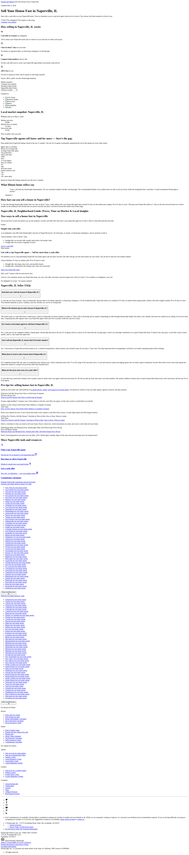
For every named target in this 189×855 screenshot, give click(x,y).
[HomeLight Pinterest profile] (6, 811)
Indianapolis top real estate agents (16, 521)
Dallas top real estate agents (14, 501)
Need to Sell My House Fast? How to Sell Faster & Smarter (21, 397)
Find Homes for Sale (12, 717)
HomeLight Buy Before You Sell (16, 732)
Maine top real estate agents (14, 637)
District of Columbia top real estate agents (19, 615)
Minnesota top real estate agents (16, 645)
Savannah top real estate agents (16, 586)
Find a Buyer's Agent (12, 715)
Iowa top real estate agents (14, 629)
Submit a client (10, 757)
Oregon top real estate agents (15, 672)
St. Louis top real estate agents (15, 566)
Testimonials (9, 786)
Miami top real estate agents (14, 535)
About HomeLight (11, 784)
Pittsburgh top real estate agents (16, 580)
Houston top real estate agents (15, 494)
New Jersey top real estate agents (16, 659)
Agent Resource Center (13, 759)
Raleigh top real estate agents (15, 541)
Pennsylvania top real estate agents (17, 674)
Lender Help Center (12, 774)
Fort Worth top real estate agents (16, 531)
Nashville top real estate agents (15, 509)
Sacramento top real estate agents (16, 551)
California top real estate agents (16, 607)
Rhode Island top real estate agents (17, 676)
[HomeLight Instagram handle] (6, 805)
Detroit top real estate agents (15, 578)
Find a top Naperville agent (10, 270)
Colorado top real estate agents (15, 609)
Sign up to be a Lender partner (15, 770)
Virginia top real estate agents (15, 690)
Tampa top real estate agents (15, 539)
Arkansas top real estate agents (15, 605)
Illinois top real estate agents (15, 625)
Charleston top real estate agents (16, 572)
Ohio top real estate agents (14, 668)
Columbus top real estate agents (16, 523)
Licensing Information (8, 846)
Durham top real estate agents (15, 588)
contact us (80, 819)
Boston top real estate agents (15, 555)
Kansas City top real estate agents (16, 553)
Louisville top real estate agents (16, 561)
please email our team (67, 819)
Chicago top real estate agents (15, 492)
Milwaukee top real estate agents (16, 559)
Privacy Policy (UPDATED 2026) (21, 827)
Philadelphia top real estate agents (16, 511)
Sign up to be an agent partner (15, 753)
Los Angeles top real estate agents (17, 490)
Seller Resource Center (13, 740)
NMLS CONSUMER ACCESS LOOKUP (16, 843)
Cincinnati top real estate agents (16, 570)
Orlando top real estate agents (15, 543)
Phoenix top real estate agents (15, 499)
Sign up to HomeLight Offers (15, 755)
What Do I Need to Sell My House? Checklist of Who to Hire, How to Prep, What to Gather (33, 420)
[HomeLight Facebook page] (6, 803)
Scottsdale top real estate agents (16, 533)
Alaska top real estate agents (15, 601)
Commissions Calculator (13, 742)
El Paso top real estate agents (15, 547)
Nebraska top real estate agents (15, 653)
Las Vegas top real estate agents (16, 507)
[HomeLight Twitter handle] (6, 800)
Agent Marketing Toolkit (13, 763)
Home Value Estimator (13, 736)
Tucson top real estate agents (15, 549)
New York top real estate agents (16, 488)
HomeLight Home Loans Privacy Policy (15, 844)
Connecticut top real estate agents (16, 611)
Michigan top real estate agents (15, 643)
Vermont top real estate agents (15, 688)
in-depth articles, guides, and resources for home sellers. (50, 390)
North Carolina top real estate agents (17, 665)
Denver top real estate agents (15, 515)
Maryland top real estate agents (16, 639)
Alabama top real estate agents (15, 600)
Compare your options (8, 22)
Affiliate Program (11, 792)
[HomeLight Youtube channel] (6, 808)
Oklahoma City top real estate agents (18, 537)
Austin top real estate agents (14, 503)
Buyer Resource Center (13, 723)
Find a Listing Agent (12, 730)
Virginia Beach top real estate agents (17, 563)
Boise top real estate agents (14, 584)
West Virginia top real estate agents (17, 694)
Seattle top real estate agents (14, 527)
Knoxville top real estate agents (16, 582)
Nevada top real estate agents (15, 655)
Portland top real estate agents (15, 525)
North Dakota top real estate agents (17, 666)
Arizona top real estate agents (15, 603)
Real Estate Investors (12, 794)
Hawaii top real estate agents (15, 621)
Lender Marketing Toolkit (14, 776)
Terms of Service (15, 825)
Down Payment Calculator (14, 721)
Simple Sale (9, 734)
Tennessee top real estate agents (16, 682)
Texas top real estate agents (14, 684)
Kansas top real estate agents (15, 631)
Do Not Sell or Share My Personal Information (21, 829)
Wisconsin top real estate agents (16, 696)
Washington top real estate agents (16, 545)
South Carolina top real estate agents (17, 678)
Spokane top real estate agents (15, 574)
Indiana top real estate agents (15, 627)
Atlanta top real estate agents (15, 517)
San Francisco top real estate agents (17, 519)
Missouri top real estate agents (15, 649)
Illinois (11, 2)
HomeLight (5, 2)
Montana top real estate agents (15, 651)
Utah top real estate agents (14, 686)
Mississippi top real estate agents (16, 647)
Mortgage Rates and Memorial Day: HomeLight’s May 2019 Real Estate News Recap (30, 431)
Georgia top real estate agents (15, 619)
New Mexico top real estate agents (17, 661)
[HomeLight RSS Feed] (6, 814)
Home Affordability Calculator (15, 719)
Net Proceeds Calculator (13, 738)
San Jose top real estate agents (15, 564)
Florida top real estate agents (15, 617)
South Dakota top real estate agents (17, 680)
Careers (7, 788)
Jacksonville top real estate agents (16, 513)
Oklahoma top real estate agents (16, 670)
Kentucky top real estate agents (16, 633)
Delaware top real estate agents (16, 613)
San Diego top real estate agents (16, 497)
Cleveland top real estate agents (16, 568)
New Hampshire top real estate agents (18, 657)
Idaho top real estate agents (14, 623)
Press (7, 790)
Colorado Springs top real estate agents (18, 529)
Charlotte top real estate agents (15, 505)
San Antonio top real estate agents (17, 496)
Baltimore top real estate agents (16, 557)
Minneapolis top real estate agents (16, 576)
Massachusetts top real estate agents (17, 641)
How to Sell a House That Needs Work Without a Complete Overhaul (25, 409)
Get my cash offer (7, 246)
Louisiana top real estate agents (16, 635)
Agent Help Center (11, 761)
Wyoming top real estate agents (16, 698)
